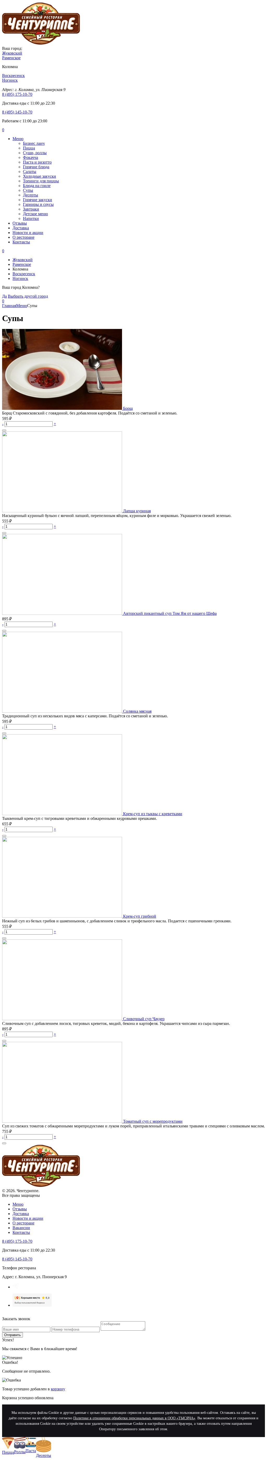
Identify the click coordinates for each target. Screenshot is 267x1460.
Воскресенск (24, 274)
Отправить (12, 1335)
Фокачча (30, 157)
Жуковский (23, 259)
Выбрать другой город (28, 296)
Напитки (31, 218)
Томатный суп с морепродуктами (153, 1121)
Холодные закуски (39, 176)
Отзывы (20, 223)
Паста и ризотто (37, 162)
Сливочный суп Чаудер (144, 1019)
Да (4, 296)
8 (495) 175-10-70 (17, 94)
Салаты (29, 171)
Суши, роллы (35, 153)
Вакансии (21, 1227)
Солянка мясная (137, 711)
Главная (9, 305)
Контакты (21, 242)
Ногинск (20, 278)
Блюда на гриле (37, 185)
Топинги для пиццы (41, 181)
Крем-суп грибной (139, 916)
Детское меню (35, 214)
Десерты (30, 195)
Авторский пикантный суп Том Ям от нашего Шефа (170, 613)
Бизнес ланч (34, 143)
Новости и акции (28, 232)
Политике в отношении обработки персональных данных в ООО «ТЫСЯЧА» (134, 1418)
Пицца (29, 148)
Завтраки (31, 209)
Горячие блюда (36, 167)
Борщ (128, 408)
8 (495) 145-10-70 (17, 112)
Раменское (22, 264)
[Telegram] (15, 1287)
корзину (58, 1389)
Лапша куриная (137, 511)
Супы (28, 190)
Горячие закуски (37, 199)
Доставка (21, 228)
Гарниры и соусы (38, 204)
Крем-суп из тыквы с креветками (152, 814)
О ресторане (23, 237)
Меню (18, 138)
